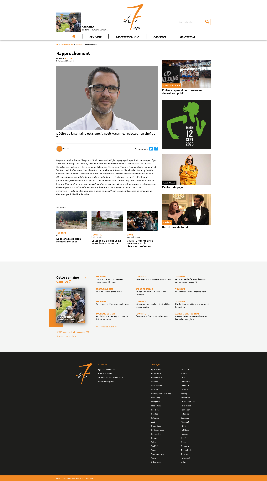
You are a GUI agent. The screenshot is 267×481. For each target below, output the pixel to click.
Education (185, 397)
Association (186, 369)
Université (185, 458)
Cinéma (154, 381)
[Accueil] (73, 36)
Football (155, 409)
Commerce (186, 381)
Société (154, 446)
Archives (104, 29)
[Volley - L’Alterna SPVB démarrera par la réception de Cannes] (142, 221)
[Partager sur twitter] (150, 149)
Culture (154, 389)
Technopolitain (127, 36)
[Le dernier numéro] (69, 22)
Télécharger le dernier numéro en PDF (74, 332)
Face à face (156, 405)
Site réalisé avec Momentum (110, 377)
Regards (159, 36)
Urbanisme (156, 462)
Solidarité (185, 446)
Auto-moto (156, 373)
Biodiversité (156, 377)
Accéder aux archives (67, 336)
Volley (183, 462)
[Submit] (207, 22)
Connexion (89, 478)
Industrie (185, 413)
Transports (155, 458)
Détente (184, 389)
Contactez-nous (105, 373)
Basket (184, 373)
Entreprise (155, 401)
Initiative (155, 417)
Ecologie (185, 393)
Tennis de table (158, 454)
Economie (187, 36)
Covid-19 (185, 385)
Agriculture (156, 369)
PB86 (183, 426)
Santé (183, 438)
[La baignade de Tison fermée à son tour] (71, 220)
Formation (185, 409)
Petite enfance (157, 430)
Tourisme (61, 232)
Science (154, 442)
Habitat (154, 413)
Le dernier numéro (90, 29)
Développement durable (162, 393)
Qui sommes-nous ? (106, 369)
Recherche (156, 434)
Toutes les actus (67, 44)
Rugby (154, 438)
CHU (183, 377)
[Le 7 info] (133, 17)
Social (183, 442)
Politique (79, 44)
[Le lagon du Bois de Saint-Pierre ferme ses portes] (107, 220)
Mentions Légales (106, 381)
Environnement (188, 401)
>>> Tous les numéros (107, 326)
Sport (130, 234)
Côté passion (156, 385)
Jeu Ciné (95, 36)
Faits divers (186, 405)
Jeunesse (185, 417)
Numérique (156, 426)
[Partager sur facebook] (155, 149)
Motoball (185, 421)
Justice (154, 421)
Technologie (186, 450)
